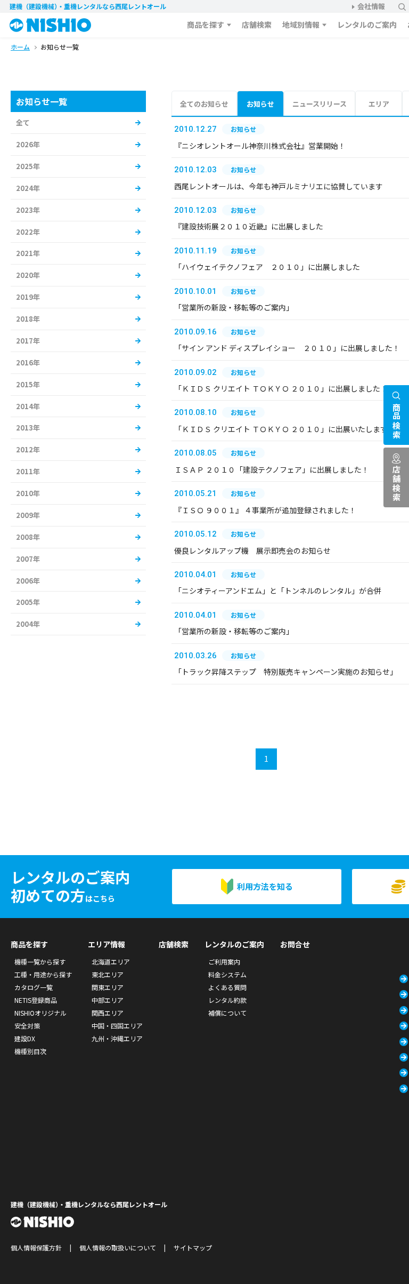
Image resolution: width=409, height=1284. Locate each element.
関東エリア (108, 987)
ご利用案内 (224, 961)
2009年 (28, 515)
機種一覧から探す (40, 961)
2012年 (28, 449)
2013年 (28, 427)
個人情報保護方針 (36, 1247)
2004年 (28, 624)
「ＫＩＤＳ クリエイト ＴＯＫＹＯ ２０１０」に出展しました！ (281, 388)
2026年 (28, 144)
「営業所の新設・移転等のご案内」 (233, 307)
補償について (227, 1012)
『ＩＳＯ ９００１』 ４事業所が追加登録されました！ (265, 510)
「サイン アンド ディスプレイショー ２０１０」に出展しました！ (287, 347)
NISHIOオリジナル (40, 1012)
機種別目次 (30, 1051)
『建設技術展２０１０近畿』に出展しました (248, 226)
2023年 (28, 210)
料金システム (227, 974)
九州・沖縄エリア (117, 1038)
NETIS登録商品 (35, 999)
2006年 (28, 581)
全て (23, 122)
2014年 (28, 406)
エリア (379, 104)
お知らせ (260, 104)
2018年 (28, 319)
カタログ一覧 (33, 987)
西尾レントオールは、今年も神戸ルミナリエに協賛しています (278, 186)
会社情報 (371, 6)
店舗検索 (257, 24)
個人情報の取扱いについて (117, 1247)
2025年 (28, 166)
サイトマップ (193, 1247)
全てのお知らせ (204, 104)
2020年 (28, 275)
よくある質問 (227, 987)
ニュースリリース (319, 104)
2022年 (28, 232)
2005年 (28, 602)
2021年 (28, 253)
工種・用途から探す (43, 974)
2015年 (28, 384)
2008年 (28, 537)
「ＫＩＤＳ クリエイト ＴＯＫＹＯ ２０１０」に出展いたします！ (284, 429)
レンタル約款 (227, 999)
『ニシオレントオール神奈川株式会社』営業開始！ (260, 145)
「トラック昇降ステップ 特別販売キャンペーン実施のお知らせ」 (285, 671)
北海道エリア (111, 961)
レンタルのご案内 (367, 24)
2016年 (28, 362)
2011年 (28, 471)
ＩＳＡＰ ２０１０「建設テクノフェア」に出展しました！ (271, 469)
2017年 (28, 341)
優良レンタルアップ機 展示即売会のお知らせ (252, 550)
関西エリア (108, 1012)
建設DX (24, 1038)
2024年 (28, 188)
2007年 (28, 559)
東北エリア (108, 974)
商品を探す (205, 24)
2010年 (28, 493)
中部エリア (108, 999)
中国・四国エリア (117, 1025)
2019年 (28, 297)
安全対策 (27, 1025)
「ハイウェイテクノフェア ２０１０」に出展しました (267, 266)
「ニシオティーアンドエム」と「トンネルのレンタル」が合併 (277, 590)
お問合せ (295, 944)
